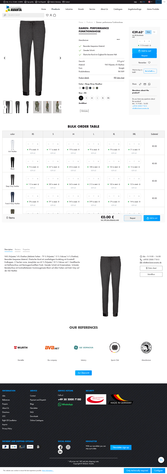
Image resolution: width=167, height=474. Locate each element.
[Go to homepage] (13, 9)
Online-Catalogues (36, 420)
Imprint (4, 424)
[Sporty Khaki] (97, 88)
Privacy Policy (7, 429)
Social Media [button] (64, 441)
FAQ (135, 2)
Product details (84, 78)
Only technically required (137, 471)
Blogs (32, 404)
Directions (5, 412)
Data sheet (152, 268)
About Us (5, 408)
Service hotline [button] (65, 391)
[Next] (60, 58)
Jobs (3, 396)
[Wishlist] (47, 15)
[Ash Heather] (80, 88)
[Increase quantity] (38, 144)
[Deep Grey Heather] (87, 88)
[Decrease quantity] (28, 144)
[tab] (9, 250)
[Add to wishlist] (149, 62)
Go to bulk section (151, 71)
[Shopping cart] (54, 15)
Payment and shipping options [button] (18, 441)
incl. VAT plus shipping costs (137, 36)
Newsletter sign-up (121, 447)
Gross (158, 2)
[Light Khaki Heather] (93, 88)
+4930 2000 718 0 (139, 106)
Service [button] (33, 391)
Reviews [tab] (18, 249)
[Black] (83, 88)
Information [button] (8, 391)
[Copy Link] (140, 84)
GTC (4, 416)
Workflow (151, 274)
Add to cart (146, 51)
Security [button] (90, 391)
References (6, 400)
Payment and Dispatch (38, 400)
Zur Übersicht (83, 373)
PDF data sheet (119, 78)
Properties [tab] (26, 249)
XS (81, 98)
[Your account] (51, 15)
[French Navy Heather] (90, 88)
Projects (5, 404)
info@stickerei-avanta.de (140, 108)
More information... (48, 470)
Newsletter (34, 408)
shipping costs (94, 461)
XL (102, 98)
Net (164, 2)
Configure (158, 471)
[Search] (4, 15)
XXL (108, 98)
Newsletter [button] (91, 441)
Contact (67, 2)
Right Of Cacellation (9, 420)
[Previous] (4, 58)
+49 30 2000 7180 (69, 399)
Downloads (34, 416)
